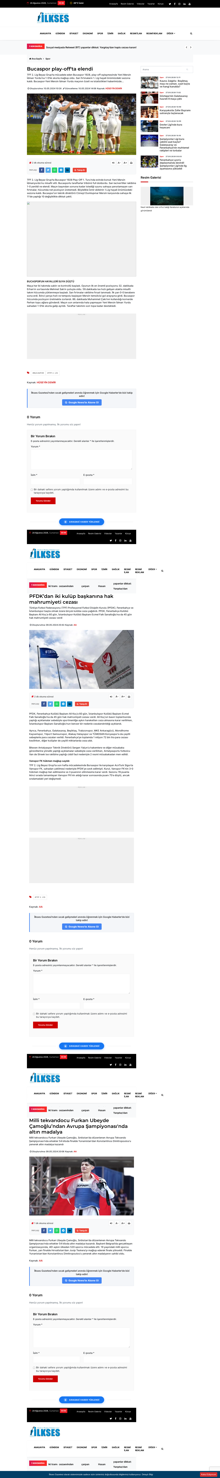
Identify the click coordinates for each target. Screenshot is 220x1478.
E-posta (88, 474)
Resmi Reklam (154, 33)
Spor (100, 33)
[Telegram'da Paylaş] (61, 170)
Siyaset (73, 33)
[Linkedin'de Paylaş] (67, 170)
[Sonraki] (191, 47)
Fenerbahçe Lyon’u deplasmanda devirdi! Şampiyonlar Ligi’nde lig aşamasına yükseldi (173, 164)
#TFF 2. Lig (52, 373)
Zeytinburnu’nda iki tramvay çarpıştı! (67, 47)
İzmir (110, 33)
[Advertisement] (138, 19)
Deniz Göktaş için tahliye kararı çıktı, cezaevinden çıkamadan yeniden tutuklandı (68, 586)
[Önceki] (186, 47)
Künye (161, 4)
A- (119, 162)
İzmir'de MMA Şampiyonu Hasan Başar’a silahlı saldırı (104, 586)
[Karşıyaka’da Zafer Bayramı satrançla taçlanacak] (149, 112)
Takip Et (81, 170)
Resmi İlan (136, 33)
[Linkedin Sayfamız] (184, 3)
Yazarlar (151, 4)
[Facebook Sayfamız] (174, 3)
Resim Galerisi (127, 4)
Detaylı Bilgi (147, 1474)
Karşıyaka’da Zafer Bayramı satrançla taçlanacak (175, 112)
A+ (125, 162)
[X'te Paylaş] (48, 170)
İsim (34, 474)
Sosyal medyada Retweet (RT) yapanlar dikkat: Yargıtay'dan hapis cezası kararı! (122, 586)
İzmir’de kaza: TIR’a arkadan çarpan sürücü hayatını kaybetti (87, 586)
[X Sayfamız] (170, 3)
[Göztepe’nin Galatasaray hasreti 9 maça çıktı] (149, 98)
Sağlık (122, 33)
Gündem (60, 33)
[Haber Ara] (190, 33)
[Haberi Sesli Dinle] (113, 162)
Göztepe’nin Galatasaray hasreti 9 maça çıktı (174, 97)
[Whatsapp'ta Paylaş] (54, 170)
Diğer (170, 33)
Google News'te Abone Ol (83, 402)
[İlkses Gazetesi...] (53, 16)
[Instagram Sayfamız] (179, 3)
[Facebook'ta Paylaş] (41, 170)
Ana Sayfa (36, 58)
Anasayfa (113, 4)
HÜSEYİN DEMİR (114, 88)
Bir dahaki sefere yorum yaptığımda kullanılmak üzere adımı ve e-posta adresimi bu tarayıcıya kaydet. (81, 491)
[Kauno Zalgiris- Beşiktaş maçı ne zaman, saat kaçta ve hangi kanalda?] (149, 82)
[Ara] (187, 69)
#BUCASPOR (38, 373)
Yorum (35, 446)
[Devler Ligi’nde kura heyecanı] (149, 126)
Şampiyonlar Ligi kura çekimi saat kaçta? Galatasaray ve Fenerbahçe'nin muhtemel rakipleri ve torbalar (174, 144)
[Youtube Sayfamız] (190, 3)
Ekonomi (88, 33)
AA (75, 625)
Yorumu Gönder (43, 501)
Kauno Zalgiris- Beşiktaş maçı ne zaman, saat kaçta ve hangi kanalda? (175, 83)
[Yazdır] (131, 162)
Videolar (140, 4)
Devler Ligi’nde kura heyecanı (171, 126)
